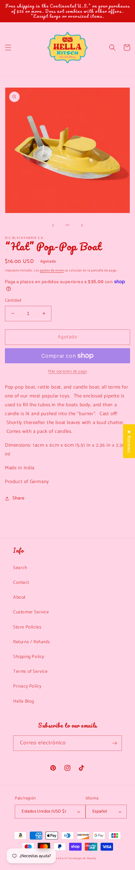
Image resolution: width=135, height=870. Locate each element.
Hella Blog (23, 701)
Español (99, 811)
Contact (21, 582)
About (19, 597)
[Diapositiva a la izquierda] (53, 225)
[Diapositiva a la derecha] (82, 225)
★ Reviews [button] (129, 441)
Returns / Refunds (31, 642)
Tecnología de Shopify (82, 858)
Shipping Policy (28, 657)
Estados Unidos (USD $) (44, 811)
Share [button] (18, 498)
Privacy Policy (27, 686)
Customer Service (31, 612)
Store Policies (27, 627)
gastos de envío (52, 270)
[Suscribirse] (114, 743)
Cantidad (13, 300)
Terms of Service (30, 671)
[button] (8, 47)
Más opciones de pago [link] (67, 371)
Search (20, 568)
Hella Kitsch (58, 858)
